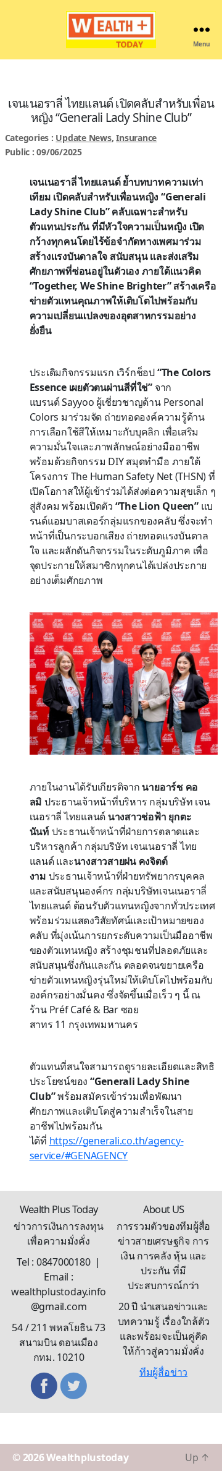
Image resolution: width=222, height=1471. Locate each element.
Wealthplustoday (87, 1457)
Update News (83, 138)
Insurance (136, 138)
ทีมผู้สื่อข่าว (163, 1372)
